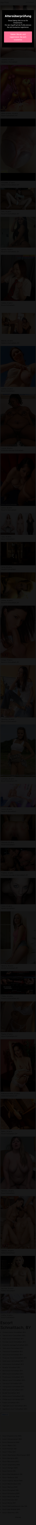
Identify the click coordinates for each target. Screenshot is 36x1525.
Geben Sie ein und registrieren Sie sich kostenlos (18, 37)
